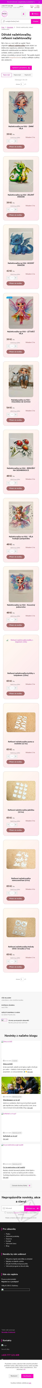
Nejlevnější (17, 75)
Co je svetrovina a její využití (14, 1167)
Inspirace (14, 1061)
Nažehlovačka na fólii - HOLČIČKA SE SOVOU (21, 401)
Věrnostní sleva (11, 1244)
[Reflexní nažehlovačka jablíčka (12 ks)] (21, 791)
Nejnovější (6, 75)
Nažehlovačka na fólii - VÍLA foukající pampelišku (21, 538)
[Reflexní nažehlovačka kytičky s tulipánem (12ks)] (21, 654)
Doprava (9, 1239)
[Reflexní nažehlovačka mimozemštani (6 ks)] (21, 860)
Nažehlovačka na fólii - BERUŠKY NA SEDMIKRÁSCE (21, 469)
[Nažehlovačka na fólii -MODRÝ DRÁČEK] (21, 244)
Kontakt (8, 1241)
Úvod (2, 27)
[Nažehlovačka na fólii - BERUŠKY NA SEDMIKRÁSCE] (21, 449)
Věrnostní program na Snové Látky (17, 1266)
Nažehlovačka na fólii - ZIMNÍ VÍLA (21, 128)
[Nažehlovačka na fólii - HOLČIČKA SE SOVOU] (21, 381)
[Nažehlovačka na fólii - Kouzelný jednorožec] (21, 586)
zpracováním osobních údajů (21, 1213)
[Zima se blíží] (21, 1049)
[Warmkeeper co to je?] (21, 1085)
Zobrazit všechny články (19, 1185)
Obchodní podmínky (12, 1236)
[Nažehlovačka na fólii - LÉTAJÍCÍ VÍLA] (21, 313)
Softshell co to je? (10, 1136)
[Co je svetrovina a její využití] (21, 1152)
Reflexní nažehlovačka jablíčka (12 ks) (21, 811)
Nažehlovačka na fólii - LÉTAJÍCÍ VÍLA (21, 333)
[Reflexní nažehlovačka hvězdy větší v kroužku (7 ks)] (21, 928)
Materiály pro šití (16, 1097)
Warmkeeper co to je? (11, 1100)
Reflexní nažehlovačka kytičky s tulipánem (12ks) (21, 674)
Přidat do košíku (15, 147)
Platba (8, 1234)
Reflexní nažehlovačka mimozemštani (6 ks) (21, 880)
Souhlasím (27, 1376)
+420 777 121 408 (7, 6)
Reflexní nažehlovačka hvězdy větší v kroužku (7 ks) (21, 948)
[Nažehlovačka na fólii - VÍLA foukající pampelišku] (21, 518)
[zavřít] (39, 2)
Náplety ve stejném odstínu (15, 1261)
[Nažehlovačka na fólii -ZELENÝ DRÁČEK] (21, 176)
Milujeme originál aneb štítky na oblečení (19, 1259)
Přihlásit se (30, 1208)
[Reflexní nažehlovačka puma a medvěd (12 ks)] (21, 723)
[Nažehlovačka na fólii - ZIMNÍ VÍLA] (21, 108)
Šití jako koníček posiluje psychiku (17, 1264)
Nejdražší (28, 75)
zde (24, 1369)
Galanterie (10, 27)
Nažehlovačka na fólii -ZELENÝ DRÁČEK (21, 196)
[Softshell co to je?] (21, 1121)
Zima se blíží (8, 1064)
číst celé (30, 1072)
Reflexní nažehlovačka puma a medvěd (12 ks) (21, 743)
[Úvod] (9, 14)
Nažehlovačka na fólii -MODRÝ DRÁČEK (21, 264)
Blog (7, 1246)
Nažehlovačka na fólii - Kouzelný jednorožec (21, 606)
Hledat (35, 21)
